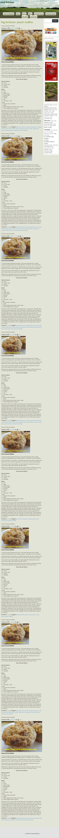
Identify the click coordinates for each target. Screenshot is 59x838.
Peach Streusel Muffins (8, 26)
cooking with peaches (31, 127)
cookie (56, 115)
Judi (21, 28)
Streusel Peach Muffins (8, 717)
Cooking (9, 127)
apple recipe (46, 104)
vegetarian (46, 149)
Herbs (30, 13)
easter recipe (53, 120)
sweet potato (55, 145)
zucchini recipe (48, 151)
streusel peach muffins (16, 328)
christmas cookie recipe (50, 114)
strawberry (46, 140)
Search (55, 20)
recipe (47, 129)
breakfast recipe (54, 109)
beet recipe (55, 104)
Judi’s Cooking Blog (9, 13)
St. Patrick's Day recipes (49, 137)
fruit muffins (38, 127)
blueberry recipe (47, 109)
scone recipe (46, 131)
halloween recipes (48, 122)
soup (55, 133)
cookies (51, 117)
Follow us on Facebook (48, 38)
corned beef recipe (48, 118)
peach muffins (12, 128)
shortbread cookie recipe (48, 133)
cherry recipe (52, 111)
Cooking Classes (39, 13)
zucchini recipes (48, 152)
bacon (51, 104)
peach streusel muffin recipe (29, 128)
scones (51, 131)
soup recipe (46, 135)
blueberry (46, 106)
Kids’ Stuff (24, 16)
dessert (47, 121)
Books (24, 13)
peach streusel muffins (28, 327)
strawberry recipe (48, 145)
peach (6, 128)
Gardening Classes (50, 13)
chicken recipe (46, 112)
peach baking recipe (30, 710)
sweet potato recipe (48, 146)
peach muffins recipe (16, 712)
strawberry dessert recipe (49, 142)
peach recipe (53, 125)
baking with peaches (20, 127)
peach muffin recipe (20, 518)
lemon (45, 125)
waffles (50, 149)
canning (46, 111)
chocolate (51, 112)
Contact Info (34, 16)
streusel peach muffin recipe (20, 130)
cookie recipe (46, 117)
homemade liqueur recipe (50, 124)
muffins (3, 128)
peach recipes (19, 128)
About (18, 13)
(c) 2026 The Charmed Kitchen (32, 833)
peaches (11, 130)
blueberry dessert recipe (50, 108)
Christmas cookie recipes (49, 115)
